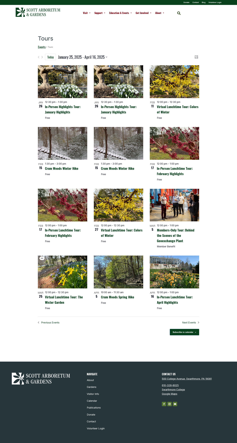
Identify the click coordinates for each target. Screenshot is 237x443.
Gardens (91, 387)
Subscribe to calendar (183, 332)
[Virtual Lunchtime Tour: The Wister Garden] (62, 272)
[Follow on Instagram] (169, 404)
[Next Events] (42, 57)
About (158, 13)
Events (42, 47)
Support (98, 13)
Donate (186, 2)
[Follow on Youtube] (175, 404)
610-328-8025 (170, 385)
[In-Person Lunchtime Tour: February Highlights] (174, 143)
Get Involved (142, 13)
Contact (195, 2)
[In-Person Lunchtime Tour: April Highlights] (174, 272)
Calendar (92, 400)
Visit (85, 13)
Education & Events (119, 13)
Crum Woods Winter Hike (61, 168)
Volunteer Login (214, 2)
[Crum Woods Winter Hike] (62, 143)
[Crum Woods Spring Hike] (118, 272)
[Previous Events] (38, 57)
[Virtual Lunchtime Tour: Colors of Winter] (174, 81)
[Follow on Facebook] (164, 404)
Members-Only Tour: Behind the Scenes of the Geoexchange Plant (175, 235)
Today (50, 56)
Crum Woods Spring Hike (117, 296)
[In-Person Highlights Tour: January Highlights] (62, 81)
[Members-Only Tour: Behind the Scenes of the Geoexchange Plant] (174, 205)
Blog (203, 2)
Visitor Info (93, 394)
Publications (94, 407)
